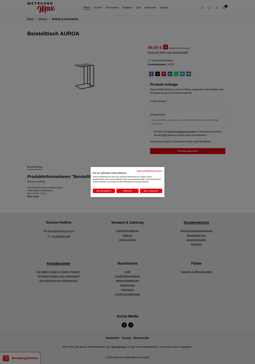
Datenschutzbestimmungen (149, 171)
